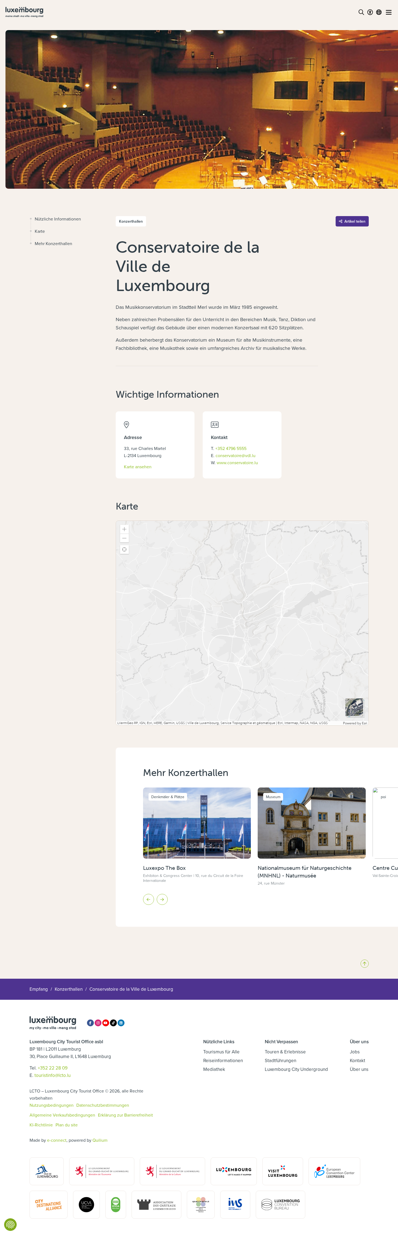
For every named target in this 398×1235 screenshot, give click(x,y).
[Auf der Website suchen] (361, 12)
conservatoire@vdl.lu (235, 455)
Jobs (355, 1051)
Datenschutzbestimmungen (102, 1105)
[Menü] (389, 12)
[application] (242, 623)
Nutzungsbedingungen (52, 1105)
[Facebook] (90, 1022)
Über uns (359, 1069)
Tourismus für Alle (221, 1051)
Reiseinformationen (223, 1060)
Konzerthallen (69, 989)
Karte (40, 231)
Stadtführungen (280, 1060)
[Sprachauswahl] (379, 12)
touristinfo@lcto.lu (52, 1075)
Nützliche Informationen (58, 219)
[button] (124, 529)
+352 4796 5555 (230, 448)
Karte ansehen (138, 466)
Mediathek (214, 1069)
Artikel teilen (354, 221)
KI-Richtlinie (41, 1125)
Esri (364, 723)
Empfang (39, 989)
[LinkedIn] (121, 1022)
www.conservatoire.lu (237, 463)
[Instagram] (98, 1022)
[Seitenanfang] (365, 964)
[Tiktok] (113, 1022)
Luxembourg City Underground (296, 1069)
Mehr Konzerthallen (53, 243)
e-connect (56, 1140)
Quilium (100, 1140)
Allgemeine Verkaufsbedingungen (62, 1115)
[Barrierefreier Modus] (370, 12)
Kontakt (357, 1060)
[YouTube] (105, 1022)
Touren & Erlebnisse (285, 1051)
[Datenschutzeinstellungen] (10, 1224)
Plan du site (67, 1125)
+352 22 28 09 (53, 1068)
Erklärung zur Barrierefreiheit (125, 1115)
